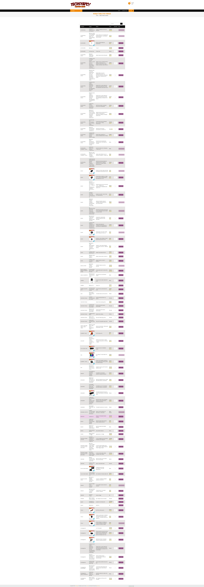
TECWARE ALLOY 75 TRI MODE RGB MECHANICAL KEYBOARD (101, 387)
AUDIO (82, 55)
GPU (81, 367)
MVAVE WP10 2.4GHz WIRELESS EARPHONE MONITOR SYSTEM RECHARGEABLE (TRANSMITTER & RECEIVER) (101, 548)
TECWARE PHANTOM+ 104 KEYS (101, 407)
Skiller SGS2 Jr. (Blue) (99, 314)
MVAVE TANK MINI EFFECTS (101, 252)
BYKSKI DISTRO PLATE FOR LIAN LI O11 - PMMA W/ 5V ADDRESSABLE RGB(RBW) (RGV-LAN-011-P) (102, 186)
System (82, 501)
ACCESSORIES (83, 43)
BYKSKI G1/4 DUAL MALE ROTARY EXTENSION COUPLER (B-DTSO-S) (102, 171)
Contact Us (124, 10)
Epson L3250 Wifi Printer (100, 463)
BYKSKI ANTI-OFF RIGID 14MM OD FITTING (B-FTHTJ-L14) (101, 232)
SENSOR (82, 485)
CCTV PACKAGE (98, 528)
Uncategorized (83, 528)
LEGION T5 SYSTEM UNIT (100, 501)
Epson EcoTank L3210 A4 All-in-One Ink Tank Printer (101, 459)
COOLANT (82, 340)
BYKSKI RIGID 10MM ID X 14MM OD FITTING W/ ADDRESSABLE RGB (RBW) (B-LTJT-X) (101, 177)
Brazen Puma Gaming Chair (101, 301)
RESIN (82, 36)
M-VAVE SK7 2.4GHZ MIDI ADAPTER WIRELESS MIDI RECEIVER (100, 218)
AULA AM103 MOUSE (99, 430)
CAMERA (82, 280)
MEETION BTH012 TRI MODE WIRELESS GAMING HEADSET (101, 540)
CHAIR (82, 325)
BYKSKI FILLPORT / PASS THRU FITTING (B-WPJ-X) (101, 195)
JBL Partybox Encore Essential (101, 498)
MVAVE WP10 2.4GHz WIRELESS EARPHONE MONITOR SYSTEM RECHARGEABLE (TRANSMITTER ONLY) (101, 97)
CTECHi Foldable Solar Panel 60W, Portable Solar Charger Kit (102, 439)
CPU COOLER (83, 348)
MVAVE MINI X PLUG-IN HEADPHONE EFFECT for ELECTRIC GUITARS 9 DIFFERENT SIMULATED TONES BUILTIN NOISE (102, 75)
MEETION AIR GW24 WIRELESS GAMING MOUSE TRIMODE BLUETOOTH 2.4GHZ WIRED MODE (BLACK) (101, 163)
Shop (119, 10)
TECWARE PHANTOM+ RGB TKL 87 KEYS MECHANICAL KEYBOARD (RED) (102, 393)
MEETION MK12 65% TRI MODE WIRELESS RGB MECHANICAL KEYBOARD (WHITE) (101, 400)
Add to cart (121, 43)
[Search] (121, 24)
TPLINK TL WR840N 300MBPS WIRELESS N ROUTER (101, 479)
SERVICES (82, 495)
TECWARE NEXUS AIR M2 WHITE (101, 293)
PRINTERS (82, 459)
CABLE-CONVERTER (84, 275)
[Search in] (123, 24)
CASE (81, 293)
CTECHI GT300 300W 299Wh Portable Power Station (101, 454)
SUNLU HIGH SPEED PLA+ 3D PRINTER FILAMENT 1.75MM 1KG (102, 155)
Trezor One (98, 51)
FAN (86, 348)
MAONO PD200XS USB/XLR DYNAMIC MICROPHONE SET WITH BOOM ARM (101, 202)
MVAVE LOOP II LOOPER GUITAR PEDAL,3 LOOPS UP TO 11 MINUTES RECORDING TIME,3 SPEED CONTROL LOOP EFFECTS (102, 63)
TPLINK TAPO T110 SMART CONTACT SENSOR (101, 491)
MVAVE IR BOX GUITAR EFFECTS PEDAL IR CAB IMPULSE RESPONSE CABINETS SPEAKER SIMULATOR (101, 114)
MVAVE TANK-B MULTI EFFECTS (101, 256)
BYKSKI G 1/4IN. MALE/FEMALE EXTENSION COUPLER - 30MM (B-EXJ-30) (102, 246)
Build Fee (97, 505)
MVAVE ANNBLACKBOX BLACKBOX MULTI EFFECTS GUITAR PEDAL (101, 556)
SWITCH (86, 412)
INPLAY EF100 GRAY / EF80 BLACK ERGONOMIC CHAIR (102, 327)
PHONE (82, 434)
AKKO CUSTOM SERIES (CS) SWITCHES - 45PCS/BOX (101, 412)
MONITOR (82, 416)
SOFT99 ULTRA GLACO (100, 510)
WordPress (98, 585)
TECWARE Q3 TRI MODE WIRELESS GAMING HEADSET (101, 373)
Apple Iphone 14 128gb (100, 434)
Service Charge (98, 495)
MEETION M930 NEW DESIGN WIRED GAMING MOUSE (101, 421)
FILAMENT (82, 149)
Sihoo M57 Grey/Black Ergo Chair (101, 321)
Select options (121, 30)
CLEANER (82, 333)
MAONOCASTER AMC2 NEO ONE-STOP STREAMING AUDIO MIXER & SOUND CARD (102, 210)
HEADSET (85, 269)
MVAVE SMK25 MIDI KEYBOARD (101, 55)
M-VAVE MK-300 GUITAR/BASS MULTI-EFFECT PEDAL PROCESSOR (101, 122)
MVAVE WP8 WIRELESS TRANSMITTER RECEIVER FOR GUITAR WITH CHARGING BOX (101, 225)
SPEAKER (82, 498)
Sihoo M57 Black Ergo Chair (101, 317)
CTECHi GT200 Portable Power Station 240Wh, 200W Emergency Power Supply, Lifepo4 (102, 446)
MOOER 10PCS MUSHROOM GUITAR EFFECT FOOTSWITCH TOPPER (101, 142)
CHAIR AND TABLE (84, 298)
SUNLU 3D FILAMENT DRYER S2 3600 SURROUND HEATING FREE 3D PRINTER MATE (102, 361)
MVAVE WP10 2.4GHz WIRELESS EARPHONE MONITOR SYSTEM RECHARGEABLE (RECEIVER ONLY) (102, 86)
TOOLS (86, 149)
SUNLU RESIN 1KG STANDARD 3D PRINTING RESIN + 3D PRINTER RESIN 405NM (102, 36)
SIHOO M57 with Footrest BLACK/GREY (100, 306)
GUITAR (84, 265)
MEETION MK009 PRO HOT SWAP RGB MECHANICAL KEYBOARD (102, 380)
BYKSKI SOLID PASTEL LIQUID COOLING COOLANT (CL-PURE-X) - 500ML (102, 340)
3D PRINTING (83, 30)
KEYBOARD (83, 380)
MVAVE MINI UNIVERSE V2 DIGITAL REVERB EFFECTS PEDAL (102, 135)
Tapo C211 (98, 285)
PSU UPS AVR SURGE (84, 447)
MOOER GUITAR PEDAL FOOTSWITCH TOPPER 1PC (101, 129)
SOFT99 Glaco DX (99, 333)
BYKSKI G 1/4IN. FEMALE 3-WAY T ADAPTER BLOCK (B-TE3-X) (102, 239)
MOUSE (82, 163)
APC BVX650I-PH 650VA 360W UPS (102, 473)
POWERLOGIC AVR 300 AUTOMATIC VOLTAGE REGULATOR (100, 468)
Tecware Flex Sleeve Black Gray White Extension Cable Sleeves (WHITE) (101, 567)
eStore (88, 585)
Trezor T (97, 48)
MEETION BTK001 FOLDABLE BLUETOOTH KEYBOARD (101, 106)
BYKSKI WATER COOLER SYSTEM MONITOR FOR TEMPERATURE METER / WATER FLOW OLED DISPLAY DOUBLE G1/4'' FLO (102, 533)
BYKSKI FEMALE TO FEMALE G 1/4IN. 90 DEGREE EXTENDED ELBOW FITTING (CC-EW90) (101, 523)
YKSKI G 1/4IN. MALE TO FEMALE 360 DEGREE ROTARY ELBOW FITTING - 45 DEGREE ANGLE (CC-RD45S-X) (102, 517)
